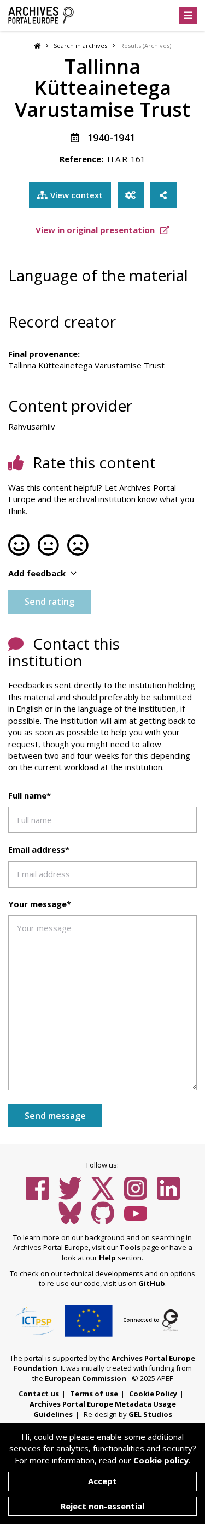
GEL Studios (150, 1414)
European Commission (85, 1378)
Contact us (39, 1393)
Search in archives (80, 45)
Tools (130, 1247)
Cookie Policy (153, 1393)
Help (107, 1258)
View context (76, 194)
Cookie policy (161, 1460)
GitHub (151, 1283)
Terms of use (94, 1393)
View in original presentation (96, 229)
